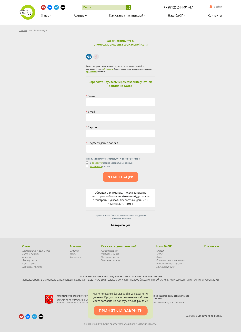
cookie (126, 293)
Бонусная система (110, 260)
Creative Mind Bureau (210, 315)
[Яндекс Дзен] (62, 7)
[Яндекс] (96, 57)
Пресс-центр (29, 263)
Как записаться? (109, 250)
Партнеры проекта (32, 266)
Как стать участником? (126, 15)
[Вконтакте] (49, 7)
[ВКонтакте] (89, 57)
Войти (218, 7)
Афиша (79, 15)
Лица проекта (29, 260)
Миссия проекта (30, 253)
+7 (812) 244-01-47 (178, 7)
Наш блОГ (176, 15)
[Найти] (128, 7)
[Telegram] (56, 7)
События (74, 250)
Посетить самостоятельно (170, 260)
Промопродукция (165, 266)
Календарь (75, 257)
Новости (26, 257)
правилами (91, 71)
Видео (159, 257)
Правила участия (110, 253)
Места (73, 253)
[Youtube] (43, 7)
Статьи (159, 250)
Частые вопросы (110, 257)
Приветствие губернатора (36, 250)
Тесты (159, 253)
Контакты (215, 15)
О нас (45, 15)
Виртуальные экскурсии (168, 263)
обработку (108, 68)
